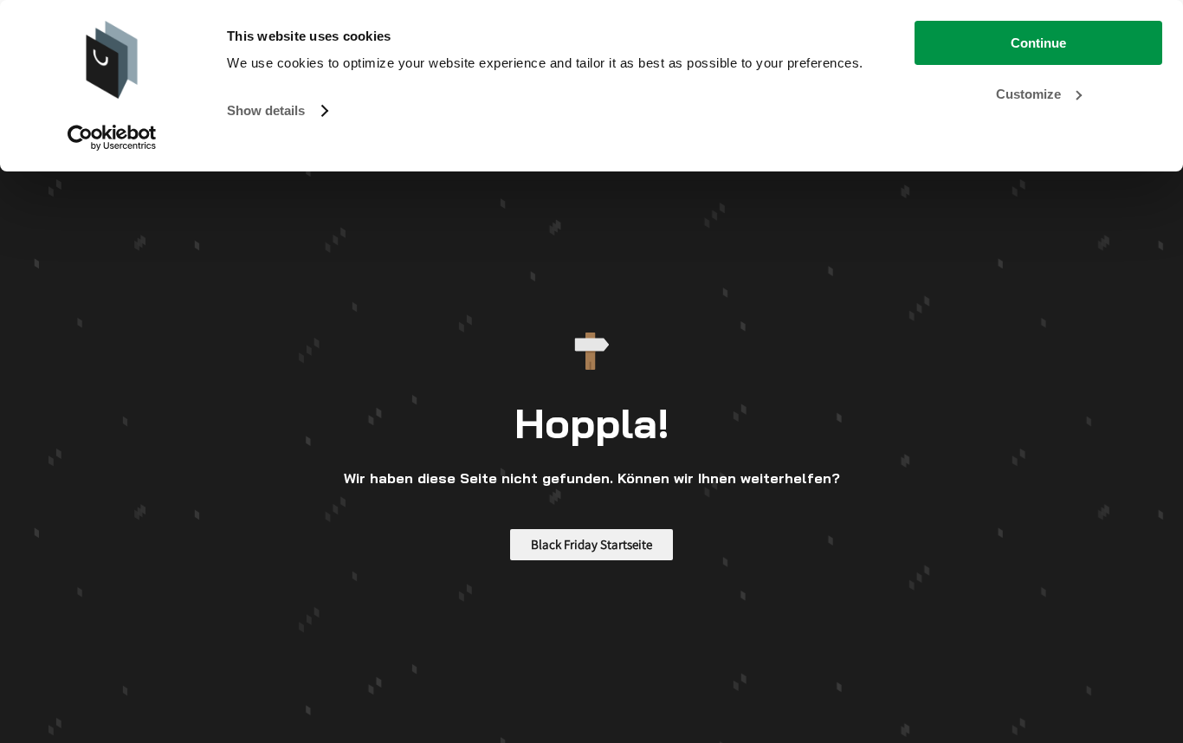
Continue (1038, 43)
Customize (1028, 94)
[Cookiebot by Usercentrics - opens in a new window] (112, 138)
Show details (266, 110)
